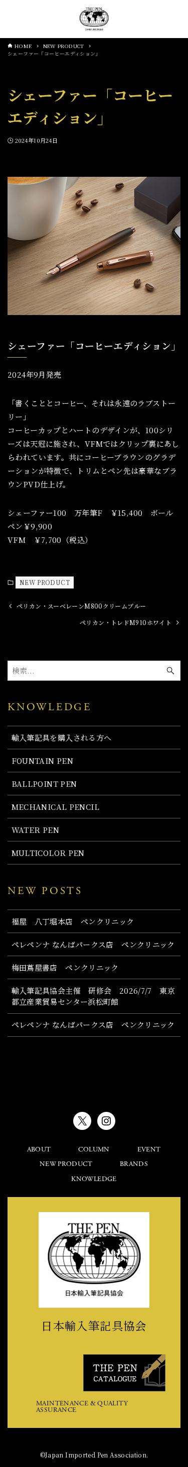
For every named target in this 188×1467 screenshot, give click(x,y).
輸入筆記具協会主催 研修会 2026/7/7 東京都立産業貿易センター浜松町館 (93, 996)
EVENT (149, 1149)
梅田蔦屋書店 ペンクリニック (65, 967)
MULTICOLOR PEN (48, 852)
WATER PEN (35, 829)
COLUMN (93, 1149)
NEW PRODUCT (45, 582)
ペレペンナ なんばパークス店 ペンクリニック (93, 944)
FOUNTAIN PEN (43, 760)
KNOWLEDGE (93, 1179)
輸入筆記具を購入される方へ (62, 737)
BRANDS (134, 1164)
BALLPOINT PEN (44, 783)
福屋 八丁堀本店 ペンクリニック (73, 921)
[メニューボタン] (14, 19)
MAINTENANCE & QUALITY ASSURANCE (82, 1407)
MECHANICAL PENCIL (55, 806)
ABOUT (39, 1149)
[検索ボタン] (174, 19)
